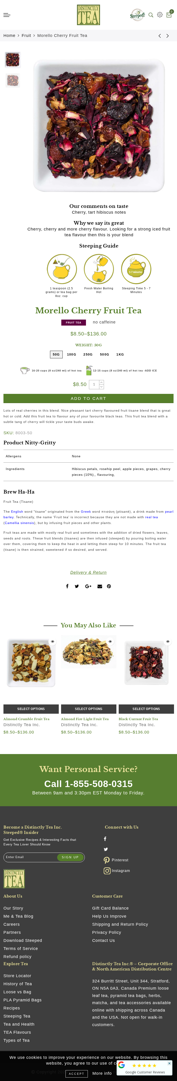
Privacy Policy (106, 932)
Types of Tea (16, 1040)
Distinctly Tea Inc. (21, 724)
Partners (12, 932)
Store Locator (17, 975)
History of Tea (17, 984)
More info (102, 1073)
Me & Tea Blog (18, 916)
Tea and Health (19, 1024)
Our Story (13, 908)
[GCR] (121, 1065)
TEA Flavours (17, 1032)
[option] (99, 125)
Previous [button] (33, 128)
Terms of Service (20, 948)
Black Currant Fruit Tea (138, 719)
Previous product (156, 35)
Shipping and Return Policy (120, 924)
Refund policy (17, 956)
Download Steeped (22, 940)
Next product (168, 35)
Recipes (11, 1008)
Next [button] (159, 128)
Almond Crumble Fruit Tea (26, 719)
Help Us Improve (109, 916)
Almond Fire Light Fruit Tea (85, 719)
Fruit (26, 35)
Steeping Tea (16, 1016)
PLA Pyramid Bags (22, 1000)
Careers (11, 924)
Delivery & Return (88, 572)
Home (9, 35)
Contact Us (103, 940)
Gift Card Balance (110, 908)
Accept (76, 1073)
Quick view (52, 642)
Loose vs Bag (17, 992)
